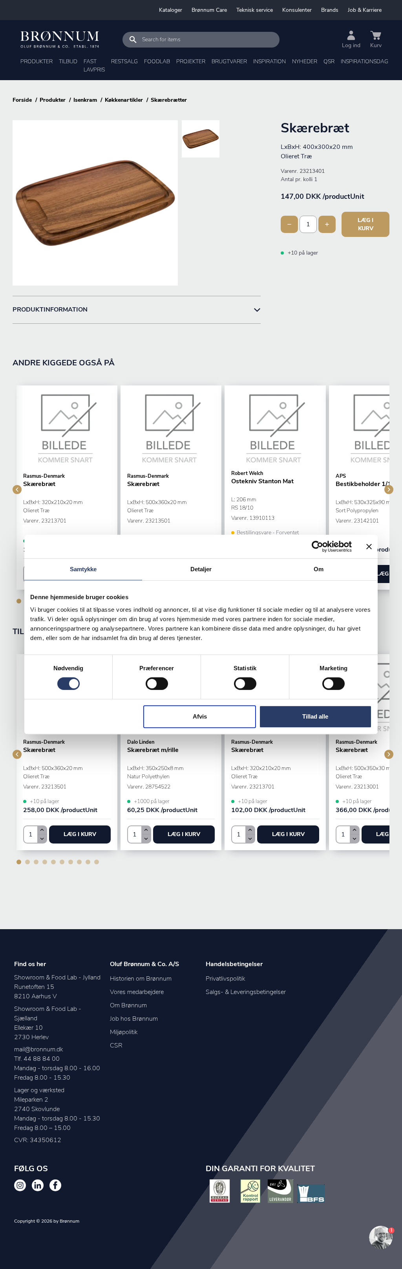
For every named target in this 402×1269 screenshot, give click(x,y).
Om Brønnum (128, 1005)
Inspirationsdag (364, 61)
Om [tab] (318, 569)
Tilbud (68, 61)
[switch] (157, 683)
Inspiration (269, 61)
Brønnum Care (209, 10)
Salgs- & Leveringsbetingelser (246, 992)
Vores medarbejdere (137, 992)
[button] (80, 834)
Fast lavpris (94, 65)
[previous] (17, 489)
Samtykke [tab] (83, 569)
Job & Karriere (365, 10)
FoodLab (157, 61)
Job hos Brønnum (134, 1018)
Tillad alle (315, 716)
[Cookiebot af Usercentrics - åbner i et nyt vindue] (317, 546)
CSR (116, 1045)
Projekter (190, 61)
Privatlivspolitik (225, 978)
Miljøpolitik (123, 1032)
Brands (329, 10)
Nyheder (304, 61)
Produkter (36, 61)
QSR (328, 61)
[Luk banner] (369, 546)
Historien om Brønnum (141, 978)
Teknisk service (254, 10)
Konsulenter (297, 10)
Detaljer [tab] (201, 569)
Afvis (200, 716)
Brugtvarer (229, 61)
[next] (388, 489)
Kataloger (170, 10)
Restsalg (124, 61)
